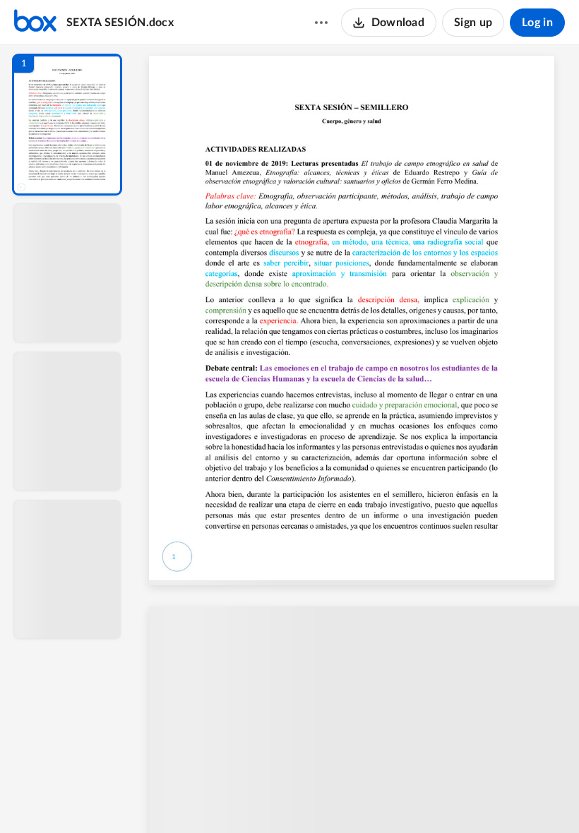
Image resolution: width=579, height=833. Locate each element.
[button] (67, 124)
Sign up (473, 22)
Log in (537, 22)
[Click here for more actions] (321, 22)
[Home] (35, 22)
